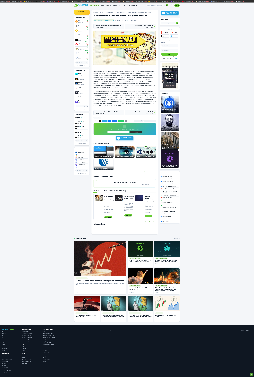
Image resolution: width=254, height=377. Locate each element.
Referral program (5, 348)
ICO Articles (24, 350)
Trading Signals (5, 361)
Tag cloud (4, 333)
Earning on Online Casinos (48, 340)
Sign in (177, 5)
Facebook (114, 120)
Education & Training (47, 357)
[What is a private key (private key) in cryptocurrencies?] (139, 198)
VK (109, 120)
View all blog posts (149, 221)
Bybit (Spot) (81, 91)
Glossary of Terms (46, 359)
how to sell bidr (166, 221)
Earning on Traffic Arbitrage (48, 335)
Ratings (102, 5)
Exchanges (108, 5)
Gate (79, 87)
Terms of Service (5, 340)
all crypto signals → (82, 143)
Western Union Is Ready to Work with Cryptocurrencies (144, 26)
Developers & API (46, 350)
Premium (3, 350)
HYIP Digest (4, 365)
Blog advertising (82, 12)
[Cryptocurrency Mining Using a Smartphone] (119, 198)
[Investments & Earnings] (81, 5)
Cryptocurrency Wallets (27, 335)
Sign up (3, 335)
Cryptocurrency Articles (27, 340)
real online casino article (168, 202)
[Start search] (177, 23)
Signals (115, 5)
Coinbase (80, 82)
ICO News (24, 348)
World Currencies (5, 367)
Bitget (79, 73)
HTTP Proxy (81, 159)
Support (3, 344)
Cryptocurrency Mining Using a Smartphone (129, 198)
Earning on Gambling (47, 339)
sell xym (164, 218)
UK (169, 5)
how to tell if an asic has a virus (169, 186)
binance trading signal (167, 197)
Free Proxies (4, 372)
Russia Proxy (81, 152)
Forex (128, 5)
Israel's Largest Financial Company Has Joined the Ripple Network (108, 26)
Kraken (80, 100)
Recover (175, 58)
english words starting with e (169, 213)
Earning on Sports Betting (48, 342)
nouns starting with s (167, 216)
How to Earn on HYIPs (26, 359)
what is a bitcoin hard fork (168, 178)
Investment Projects (26, 356)
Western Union (97, 117)
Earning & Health (46, 355)
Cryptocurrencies (94, 5)
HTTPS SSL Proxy (82, 162)
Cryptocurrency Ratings (7, 357)
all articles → (177, 238)
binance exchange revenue (169, 211)
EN (167, 5)
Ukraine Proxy (81, 154)
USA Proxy (80, 157)
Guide (3, 346)
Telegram (105, 120)
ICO (124, 5)
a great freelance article (168, 181)
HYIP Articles (24, 363)
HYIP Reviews (25, 357)
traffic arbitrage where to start (169, 183)
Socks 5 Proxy (81, 167)
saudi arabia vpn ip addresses (169, 195)
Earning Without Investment (48, 344)
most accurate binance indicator (169, 200)
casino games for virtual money (169, 205)
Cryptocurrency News (109, 20)
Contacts (3, 342)
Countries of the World (6, 370)
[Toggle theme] (172, 5)
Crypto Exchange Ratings (7, 359)
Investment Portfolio (6, 369)
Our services (4, 355)
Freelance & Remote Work (48, 333)
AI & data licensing (46, 352)
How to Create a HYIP (26, 361)
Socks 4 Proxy (81, 164)
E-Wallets (44, 361)
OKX (79, 96)
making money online (167, 176)
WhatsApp (121, 120)
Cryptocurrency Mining (27, 337)
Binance (80, 78)
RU (164, 5)
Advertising (134, 5)
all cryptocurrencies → (81, 65)
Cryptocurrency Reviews (27, 333)
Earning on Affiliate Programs (49, 337)
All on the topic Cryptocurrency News (145, 171)
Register (176, 56)
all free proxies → (82, 173)
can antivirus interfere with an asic (170, 188)
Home (3, 331)
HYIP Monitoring (5, 363)
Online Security (46, 354)
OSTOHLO (248, 330)
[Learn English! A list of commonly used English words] (169, 76)
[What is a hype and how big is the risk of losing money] (99, 198)
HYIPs (120, 5)
